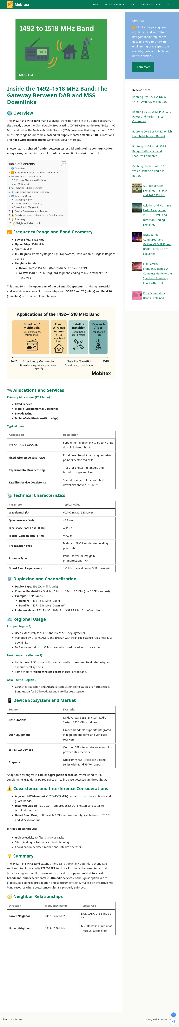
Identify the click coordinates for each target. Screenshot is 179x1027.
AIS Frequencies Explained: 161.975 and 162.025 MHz (155, 190)
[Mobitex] (10, 4)
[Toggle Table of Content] (62, 163)
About (132, 4)
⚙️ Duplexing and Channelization (30, 192)
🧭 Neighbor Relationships (27, 223)
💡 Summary (18, 219)
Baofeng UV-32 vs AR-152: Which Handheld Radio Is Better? (148, 170)
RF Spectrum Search (114, 4)
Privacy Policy (152, 1019)
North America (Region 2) (29, 203)
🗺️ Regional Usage (21, 196)
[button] (168, 4)
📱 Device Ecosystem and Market (29, 211)
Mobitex (22, 4)
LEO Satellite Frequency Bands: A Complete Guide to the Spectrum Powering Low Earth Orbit (157, 273)
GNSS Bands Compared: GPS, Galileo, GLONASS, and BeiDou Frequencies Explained (157, 244)
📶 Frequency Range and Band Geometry (34, 172)
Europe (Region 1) (25, 199)
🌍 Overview (18, 168)
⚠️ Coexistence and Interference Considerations (38, 215)
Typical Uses (22, 183)
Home (96, 4)
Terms (164, 1019)
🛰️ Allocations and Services (26, 176)
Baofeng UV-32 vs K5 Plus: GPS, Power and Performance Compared (152, 116)
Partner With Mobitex (151, 4)
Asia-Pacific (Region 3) (27, 207)
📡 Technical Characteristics (26, 187)
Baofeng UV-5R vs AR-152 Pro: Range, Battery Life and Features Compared (151, 151)
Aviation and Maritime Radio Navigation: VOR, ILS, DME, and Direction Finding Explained (157, 215)
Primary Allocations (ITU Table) (31, 180)
